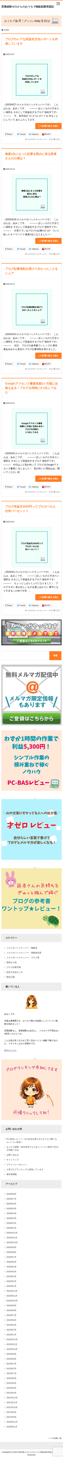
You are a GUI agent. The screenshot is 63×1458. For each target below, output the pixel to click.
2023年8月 (11, 1359)
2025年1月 (11, 1286)
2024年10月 (12, 1300)
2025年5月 (11, 1267)
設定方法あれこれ (14, 972)
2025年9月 (11, 1247)
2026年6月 (11, 1203)
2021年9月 (11, 1412)
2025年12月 (12, 1233)
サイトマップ (12, 1160)
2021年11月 (11, 1402)
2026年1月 (11, 1228)
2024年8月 (11, 1310)
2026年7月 (11, 1199)
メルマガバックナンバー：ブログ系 (41, 139)
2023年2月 (11, 1368)
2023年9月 (11, 1354)
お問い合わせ (12, 1155)
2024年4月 (11, 1325)
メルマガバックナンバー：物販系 (21, 948)
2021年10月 (12, 1407)
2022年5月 (11, 1383)
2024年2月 (11, 1330)
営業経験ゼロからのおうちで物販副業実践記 (27, 6)
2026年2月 (11, 1223)
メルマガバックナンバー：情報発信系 (23, 953)
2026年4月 (11, 1213)
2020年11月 (11, 1427)
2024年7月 (11, 1315)
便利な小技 (11, 962)
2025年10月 (12, 1242)
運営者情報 (11, 1174)
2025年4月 (11, 1271)
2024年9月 (11, 1305)
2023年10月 (12, 1349)
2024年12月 (12, 1291)
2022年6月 (11, 1378)
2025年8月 (11, 1252)
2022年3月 (11, 1393)
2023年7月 (11, 1363)
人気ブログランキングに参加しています (24, 1169)
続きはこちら (10, 1050)
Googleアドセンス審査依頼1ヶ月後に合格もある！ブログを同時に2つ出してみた (31, 388)
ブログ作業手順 (13, 967)
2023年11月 (11, 1344)
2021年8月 (11, 1417)
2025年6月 (11, 1262)
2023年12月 (12, 1339)
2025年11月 (11, 1237)
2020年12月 (12, 1422)
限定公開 (10, 977)
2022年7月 (11, 1373)
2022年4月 (11, 1388)
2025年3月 (11, 1276)
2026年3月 (11, 1218)
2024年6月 (11, 1320)
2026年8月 (11, 1194)
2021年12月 (12, 1397)
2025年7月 (11, 1257)
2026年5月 (11, 1208)
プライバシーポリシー (16, 1164)
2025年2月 (11, 1281)
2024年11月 (11, 1296)
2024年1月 (11, 1334)
